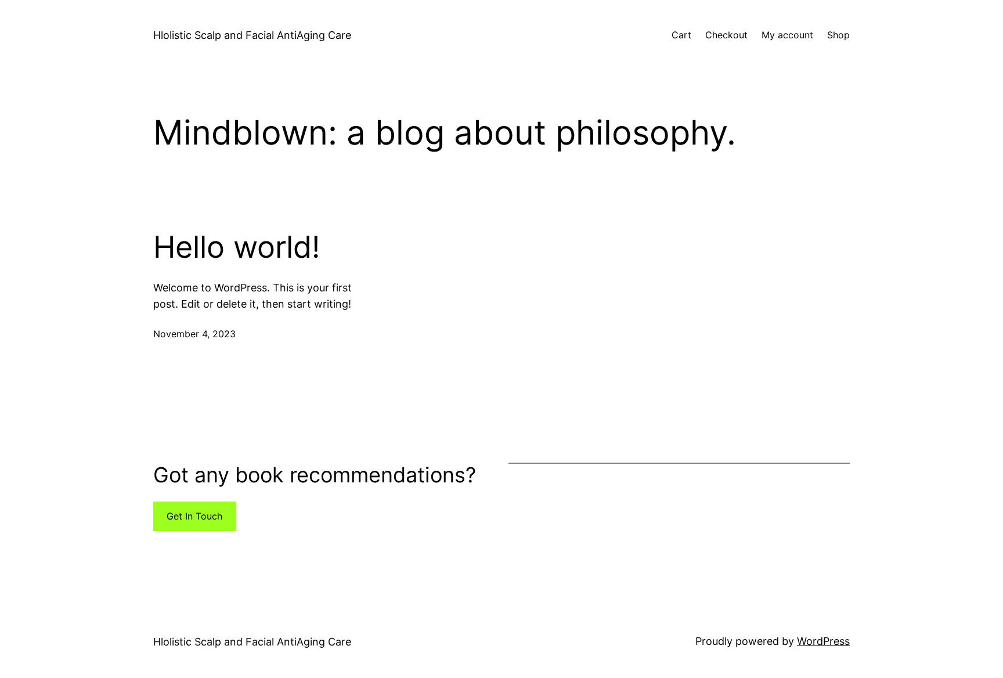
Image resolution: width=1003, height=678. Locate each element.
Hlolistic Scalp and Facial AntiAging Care (252, 35)
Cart (681, 35)
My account (787, 35)
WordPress (823, 641)
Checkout (726, 35)
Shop (838, 35)
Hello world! (236, 247)
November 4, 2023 (194, 334)
